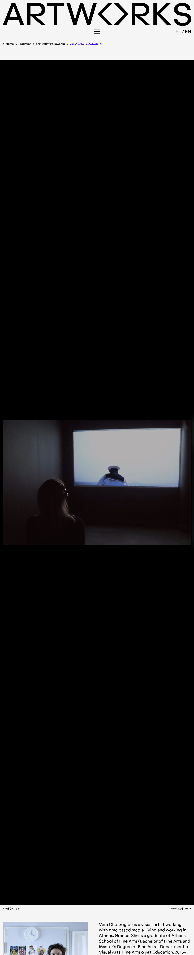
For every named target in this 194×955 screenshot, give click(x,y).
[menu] (97, 31)
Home (10, 44)
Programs (24, 44)
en (188, 31)
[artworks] (97, 24)
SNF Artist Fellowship (50, 44)
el (178, 31)
